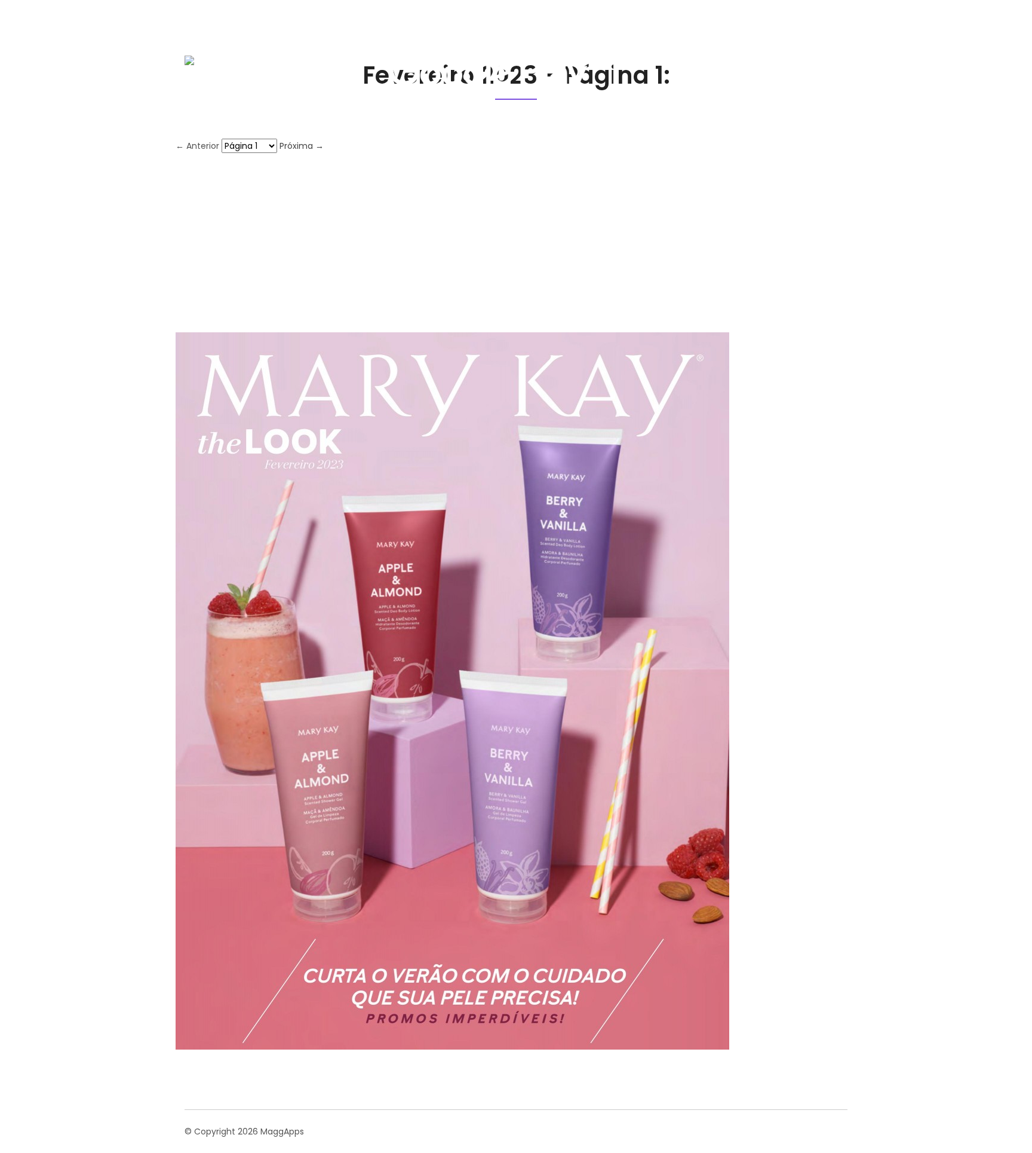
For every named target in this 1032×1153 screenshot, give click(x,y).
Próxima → (302, 146)
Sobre (696, 62)
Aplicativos (754, 62)
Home (647, 62)
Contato (818, 62)
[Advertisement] (516, 242)
